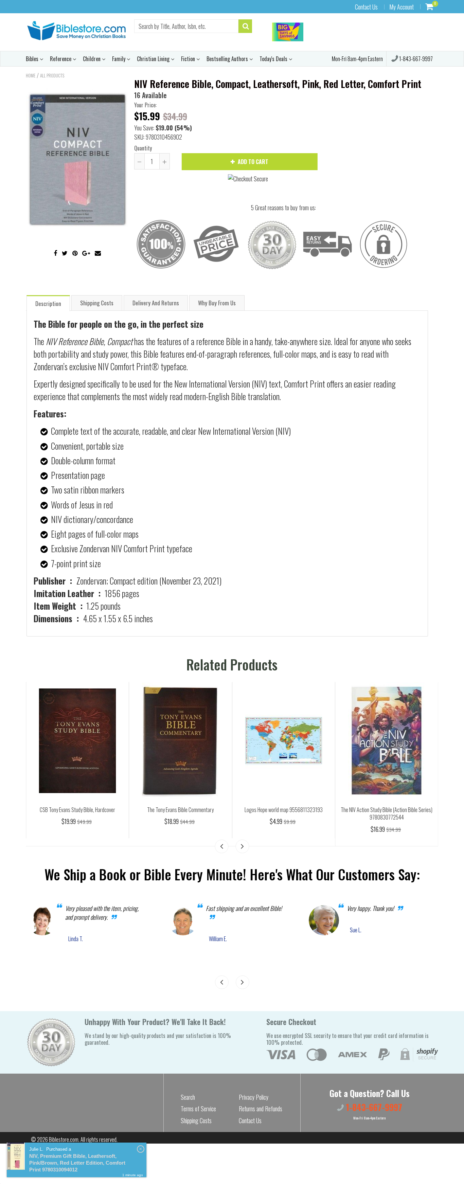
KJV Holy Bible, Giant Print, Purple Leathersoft (77, 810)
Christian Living (154, 59)
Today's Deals (274, 59)
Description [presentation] (48, 303)
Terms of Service (198, 1108)
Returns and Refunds (260, 1108)
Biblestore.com (63, 1139)
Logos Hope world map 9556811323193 (386, 810)
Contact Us (366, 6)
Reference (61, 59)
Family (119, 59)
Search (188, 1097)
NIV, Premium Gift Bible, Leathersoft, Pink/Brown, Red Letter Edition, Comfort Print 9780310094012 (77, 1162)
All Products (52, 75)
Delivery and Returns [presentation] (155, 303)
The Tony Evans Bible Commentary (283, 810)
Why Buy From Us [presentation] (217, 303)
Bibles (33, 59)
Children (92, 59)
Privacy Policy (253, 1097)
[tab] (48, 302)
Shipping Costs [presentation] (96, 303)
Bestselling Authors (228, 59)
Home (30, 75)
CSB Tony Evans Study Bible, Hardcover (180, 810)
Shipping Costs (196, 1120)
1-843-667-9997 (415, 59)
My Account (401, 6)
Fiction (188, 59)
